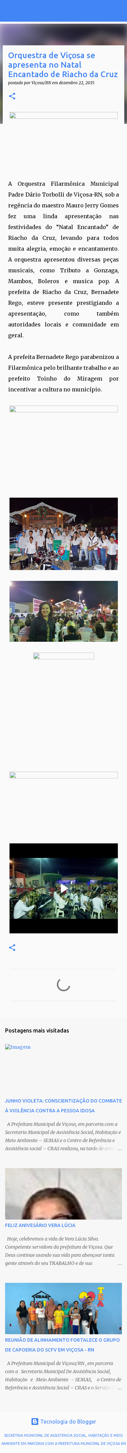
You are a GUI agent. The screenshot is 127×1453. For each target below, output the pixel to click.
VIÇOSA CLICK (37, 11)
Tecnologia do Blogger (67, 1421)
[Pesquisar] (117, 11)
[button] (12, 96)
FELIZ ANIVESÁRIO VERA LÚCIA (40, 1225)
